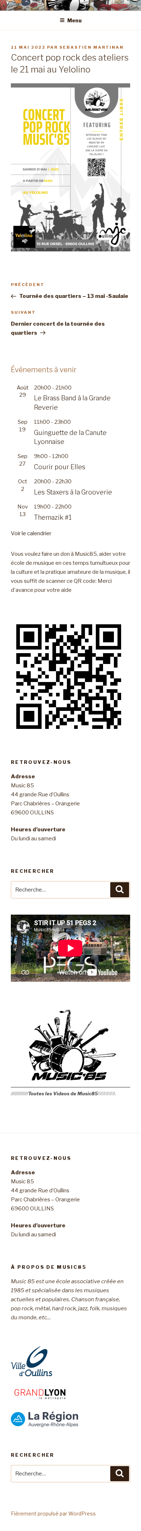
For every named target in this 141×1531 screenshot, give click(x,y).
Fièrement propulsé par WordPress (53, 1513)
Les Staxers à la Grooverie (73, 492)
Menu (74, 20)
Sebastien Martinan (91, 47)
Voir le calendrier (31, 533)
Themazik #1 (53, 517)
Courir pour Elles (59, 467)
